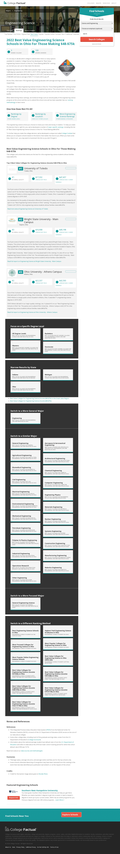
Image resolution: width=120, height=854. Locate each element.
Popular (41, 34)
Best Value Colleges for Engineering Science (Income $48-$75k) (31, 401)
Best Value (34, 34)
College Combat (67, 133)
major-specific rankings (55, 127)
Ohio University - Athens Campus (43, 271)
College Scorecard (34, 740)
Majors (98, 3)
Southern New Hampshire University (40, 790)
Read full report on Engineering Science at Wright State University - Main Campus (34, 261)
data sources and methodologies (32, 751)
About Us (8, 847)
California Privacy (31, 847)
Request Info (13, 798)
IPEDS (48, 730)
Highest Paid (25, 34)
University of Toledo (36, 168)
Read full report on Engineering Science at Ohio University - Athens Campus (32, 312)
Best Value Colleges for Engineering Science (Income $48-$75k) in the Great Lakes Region (39, 398)
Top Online (17, 34)
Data (13, 847)
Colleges (91, 3)
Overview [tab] (10, 30)
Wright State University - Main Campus (41, 220)
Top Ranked (8, 34)
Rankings (106, 3)
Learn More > (59, 800)
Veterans (76, 34)
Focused (58, 34)
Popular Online (50, 34)
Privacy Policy (20, 847)
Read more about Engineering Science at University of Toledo (27, 209)
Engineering (18, 11)
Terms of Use (54, 847)
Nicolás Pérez (43, 774)
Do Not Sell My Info (43, 847)
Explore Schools (70, 814)
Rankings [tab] (19, 30)
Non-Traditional (67, 34)
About (113, 3)
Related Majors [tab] (30, 30)
